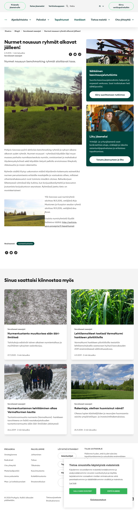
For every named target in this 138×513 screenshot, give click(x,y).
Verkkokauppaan (56, 6)
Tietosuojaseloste (53, 497)
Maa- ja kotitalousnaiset (14, 481)
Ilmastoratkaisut (38, 481)
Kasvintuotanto (37, 471)
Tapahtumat (62, 19)
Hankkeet (79, 19)
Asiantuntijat (67, 456)
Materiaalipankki (11, 471)
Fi (100, 6)
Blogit (17, 31)
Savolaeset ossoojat (32, 31)
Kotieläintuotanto (38, 476)
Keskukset (8, 460)
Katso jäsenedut (37, 6)
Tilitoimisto (35, 465)
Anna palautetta (11, 476)
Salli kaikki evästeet (82, 491)
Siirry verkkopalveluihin (121, 6)
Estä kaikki (114, 491)
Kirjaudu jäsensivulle (15, 6)
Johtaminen (36, 454)
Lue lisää (72, 483)
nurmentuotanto (25, 243)
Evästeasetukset (98, 500)
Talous (34, 460)
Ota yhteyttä (10, 465)
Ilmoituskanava (53, 500)
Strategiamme (10, 454)
